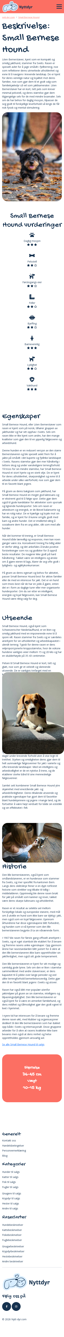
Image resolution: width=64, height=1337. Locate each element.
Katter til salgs (10, 1177)
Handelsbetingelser (13, 1145)
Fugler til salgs (10, 1187)
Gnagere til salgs (11, 1193)
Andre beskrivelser (12, 1261)
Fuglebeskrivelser (12, 1240)
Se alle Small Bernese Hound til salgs (23, 1044)
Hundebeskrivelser (12, 1224)
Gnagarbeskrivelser (13, 1246)
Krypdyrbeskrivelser (13, 1251)
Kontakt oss (9, 1140)
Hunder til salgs (11, 1172)
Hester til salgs (10, 1203)
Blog (4, 1155)
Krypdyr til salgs (11, 1198)
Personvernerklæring (14, 1150)
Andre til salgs (10, 1208)
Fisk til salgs (9, 1182)
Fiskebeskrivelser (12, 1235)
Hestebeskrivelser (12, 1256)
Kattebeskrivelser (12, 1230)
